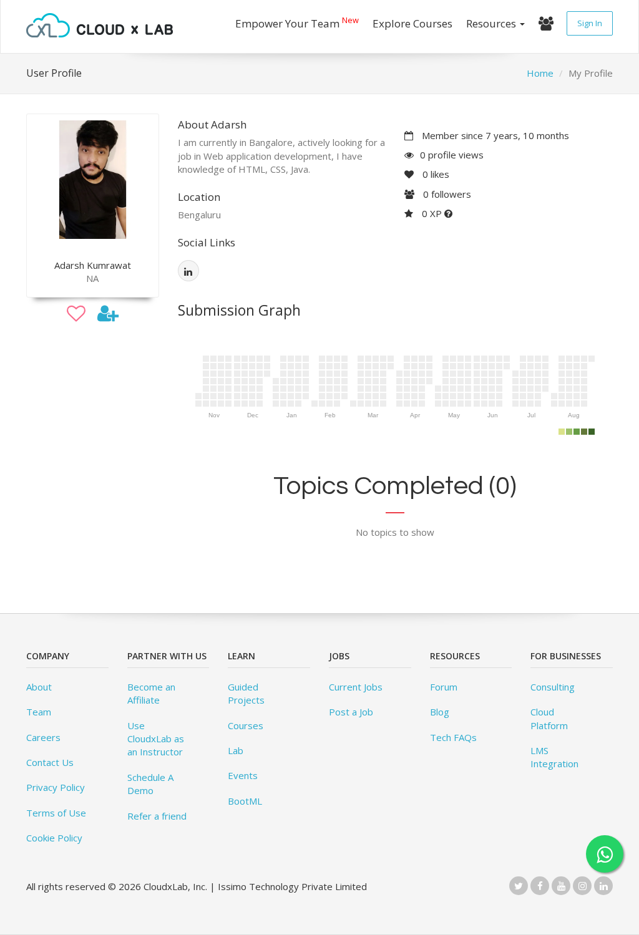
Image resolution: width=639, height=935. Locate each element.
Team (38, 711)
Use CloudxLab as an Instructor (155, 738)
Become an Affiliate (151, 693)
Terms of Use (56, 813)
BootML (245, 801)
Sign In (589, 23)
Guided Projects (246, 693)
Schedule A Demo (150, 784)
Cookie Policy (54, 837)
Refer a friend (157, 816)
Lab (235, 750)
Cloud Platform (549, 718)
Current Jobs (356, 687)
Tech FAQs (453, 737)
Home (540, 73)
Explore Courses (412, 23)
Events (243, 775)
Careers (43, 737)
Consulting (552, 687)
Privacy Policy (55, 787)
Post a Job (351, 711)
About (39, 687)
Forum (443, 687)
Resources (492, 23)
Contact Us (50, 762)
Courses (245, 725)
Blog (439, 711)
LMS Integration (554, 757)
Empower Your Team (297, 22)
